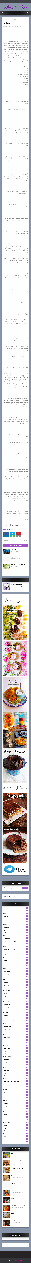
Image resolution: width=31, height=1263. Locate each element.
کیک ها (16, 1100)
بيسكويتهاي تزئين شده (16, 921)
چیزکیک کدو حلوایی (15, 557)
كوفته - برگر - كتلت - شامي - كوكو (16, 1081)
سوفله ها (15, 1015)
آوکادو (16, 910)
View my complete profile (17, 586)
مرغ (16, 1119)
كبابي (16, 1078)
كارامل (16, 1075)
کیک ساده (13, 1183)
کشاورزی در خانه (15, 1095)
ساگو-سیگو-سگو (15, 990)
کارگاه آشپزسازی (15, 7)
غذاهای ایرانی (16, 1045)
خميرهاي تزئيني (16, 974)
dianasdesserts (19, 519)
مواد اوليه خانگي (16, 1122)
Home (4, 19)
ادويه (15, 913)
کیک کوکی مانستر (15, 549)
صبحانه (16, 1031)
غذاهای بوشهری (16, 1048)
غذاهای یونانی (15, 1073)
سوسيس (15, 1012)
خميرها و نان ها (16, 971)
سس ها (16, 998)
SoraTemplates (19, 1260)
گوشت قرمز (16, 1108)
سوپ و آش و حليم (16, 1007)
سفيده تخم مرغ (16, 1001)
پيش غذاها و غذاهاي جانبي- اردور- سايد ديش (16, 943)
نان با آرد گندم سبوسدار (16, 1176)
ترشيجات (15, 952)
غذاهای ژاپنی (15, 1053)
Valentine (16, 908)
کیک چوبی (15, 1097)
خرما (16, 968)
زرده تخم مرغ (16, 985)
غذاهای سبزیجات (16, 1056)
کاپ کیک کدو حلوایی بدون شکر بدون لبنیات (19, 1161)
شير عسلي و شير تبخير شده (16, 1020)
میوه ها (16, 1128)
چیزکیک (8, 19)
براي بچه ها (16, 916)
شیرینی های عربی (16, 1026)
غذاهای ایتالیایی (16, 1042)
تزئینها (15, 954)
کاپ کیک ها (16, 1084)
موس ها (16, 1125)
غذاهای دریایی (16, 1051)
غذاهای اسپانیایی (15, 1040)
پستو (16, 935)
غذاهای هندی (16, 1070)
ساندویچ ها (16, 996)
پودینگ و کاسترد (16, 938)
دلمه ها (15, 979)
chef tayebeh (7, 26)
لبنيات (16, 1111)
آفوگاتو (12, 1198)
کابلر (12, 1191)
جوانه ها (15, 960)
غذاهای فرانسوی (16, 1062)
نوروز (16, 1136)
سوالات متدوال (16, 1004)
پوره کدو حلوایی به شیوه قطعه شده (19, 1206)
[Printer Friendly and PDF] (11, 526)
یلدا (16, 1141)
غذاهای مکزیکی (16, 1067)
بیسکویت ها (16, 927)
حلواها (16, 965)
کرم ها (16, 1092)
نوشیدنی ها (16, 1139)
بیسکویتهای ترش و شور (16, 930)
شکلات (16, 1018)
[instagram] (15, 1)
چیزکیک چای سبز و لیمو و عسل (18, 564)
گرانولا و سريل (16, 1106)
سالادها (16, 993)
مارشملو (15, 1114)
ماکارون (16, 1117)
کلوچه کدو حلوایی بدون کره (17, 1168)
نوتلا (16, 1133)
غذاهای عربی (16, 1059)
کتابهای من (15, 1086)
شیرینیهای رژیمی (15, 1029)
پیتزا (16, 946)
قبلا (25, 193)
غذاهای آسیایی (15, 1037)
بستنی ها (16, 919)
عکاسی (15, 1034)
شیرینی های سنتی (15, 1023)
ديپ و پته (16, 982)
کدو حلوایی (15, 1089)
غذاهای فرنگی (16, 1064)
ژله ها (16, 987)
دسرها (16, 976)
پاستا (16, 932)
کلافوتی (12, 1213)
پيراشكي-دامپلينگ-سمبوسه (16, 941)
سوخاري (16, 1009)
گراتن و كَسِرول (16, 1103)
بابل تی (12, 1153)
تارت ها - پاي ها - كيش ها (16, 949)
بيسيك (16, 924)
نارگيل (16, 1130)
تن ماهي (16, 957)
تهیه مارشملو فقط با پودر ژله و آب (18, 1221)
